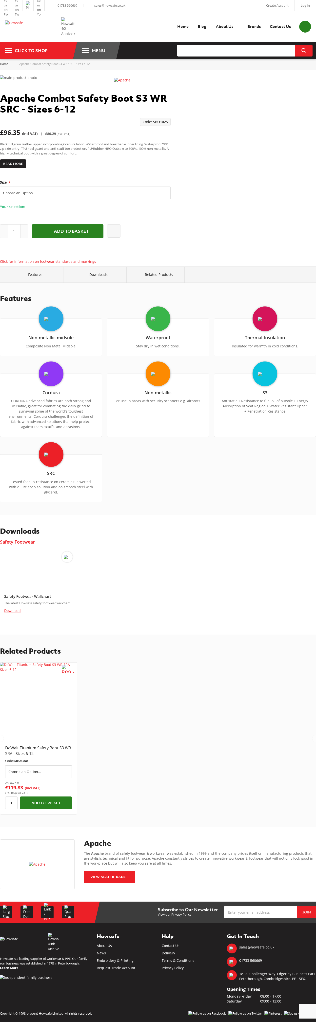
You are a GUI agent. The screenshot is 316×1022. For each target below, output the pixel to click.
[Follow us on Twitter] (16, 5)
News (101, 953)
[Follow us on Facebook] (5, 5)
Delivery (168, 953)
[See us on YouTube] (39, 5)
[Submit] (304, 51)
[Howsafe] (30, 26)
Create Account (277, 5)
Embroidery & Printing (115, 960)
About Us (104, 945)
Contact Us (170, 945)
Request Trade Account (116, 967)
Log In (305, 5)
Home (4, 64)
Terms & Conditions (178, 960)
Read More (13, 164)
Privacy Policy (181, 914)
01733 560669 (67, 5)
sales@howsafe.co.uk (109, 5)
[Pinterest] (27, 5)
